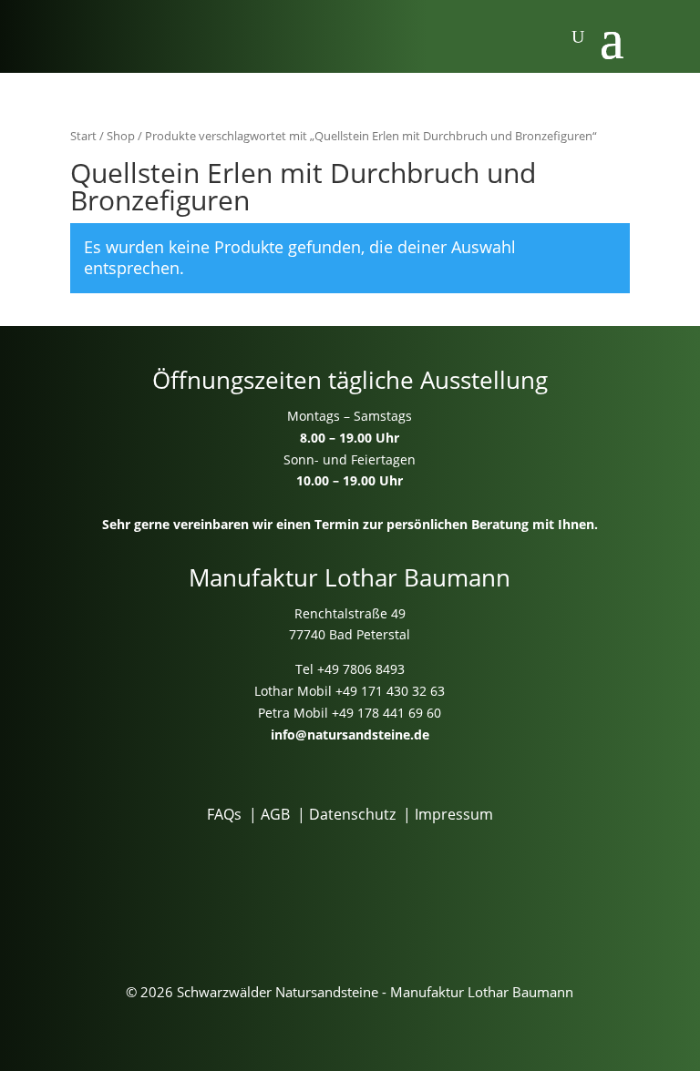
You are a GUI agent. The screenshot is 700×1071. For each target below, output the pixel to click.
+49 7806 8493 (361, 669)
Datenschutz (352, 814)
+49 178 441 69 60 (386, 712)
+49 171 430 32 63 (390, 690)
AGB (275, 814)
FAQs (224, 814)
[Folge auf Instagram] (385, 888)
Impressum (454, 814)
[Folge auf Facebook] (314, 888)
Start (83, 136)
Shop (121, 136)
